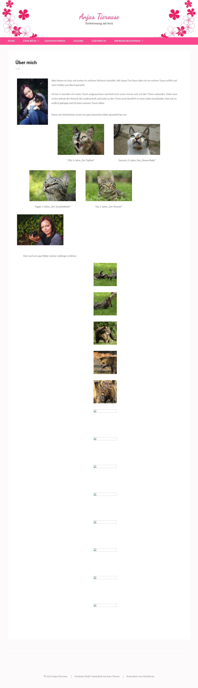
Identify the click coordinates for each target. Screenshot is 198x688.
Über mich (29, 40)
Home (11, 40)
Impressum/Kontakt (127, 40)
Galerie (78, 40)
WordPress (148, 676)
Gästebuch (99, 40)
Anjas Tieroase (99, 16)
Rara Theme (113, 676)
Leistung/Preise (54, 40)
